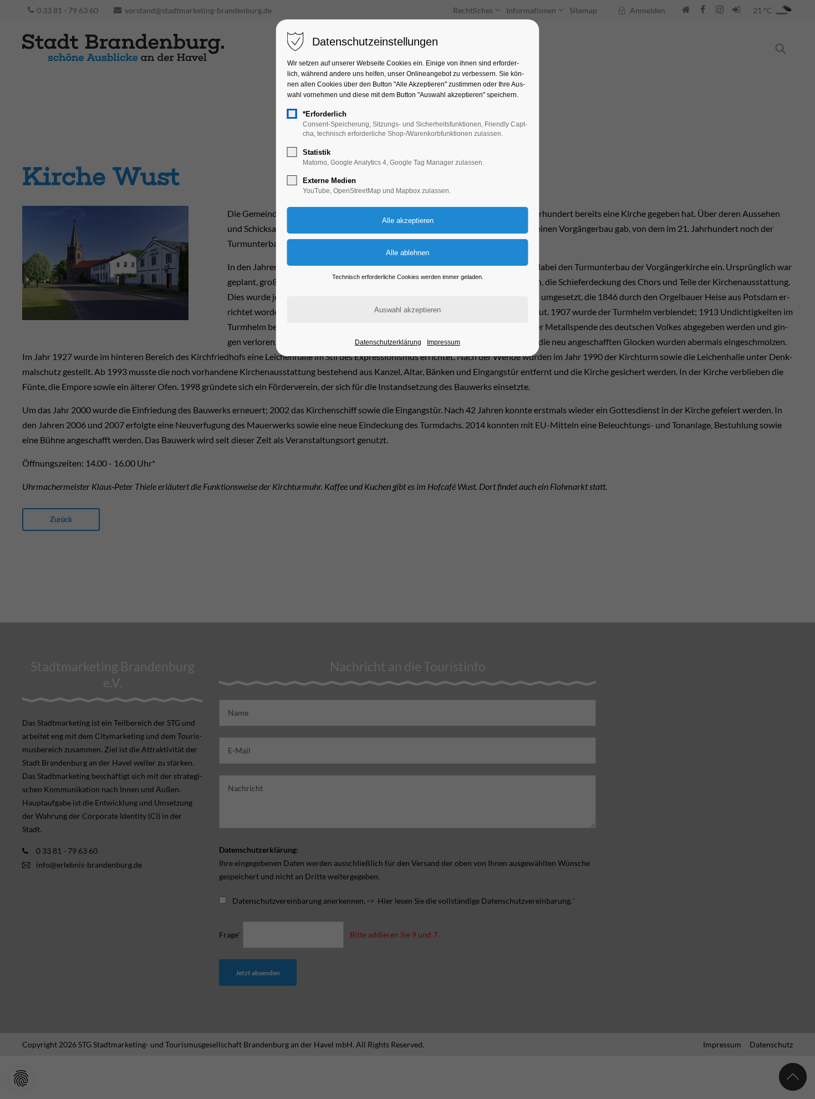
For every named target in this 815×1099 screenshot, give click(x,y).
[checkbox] (292, 114)
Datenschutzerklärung (388, 342)
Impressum (443, 342)
